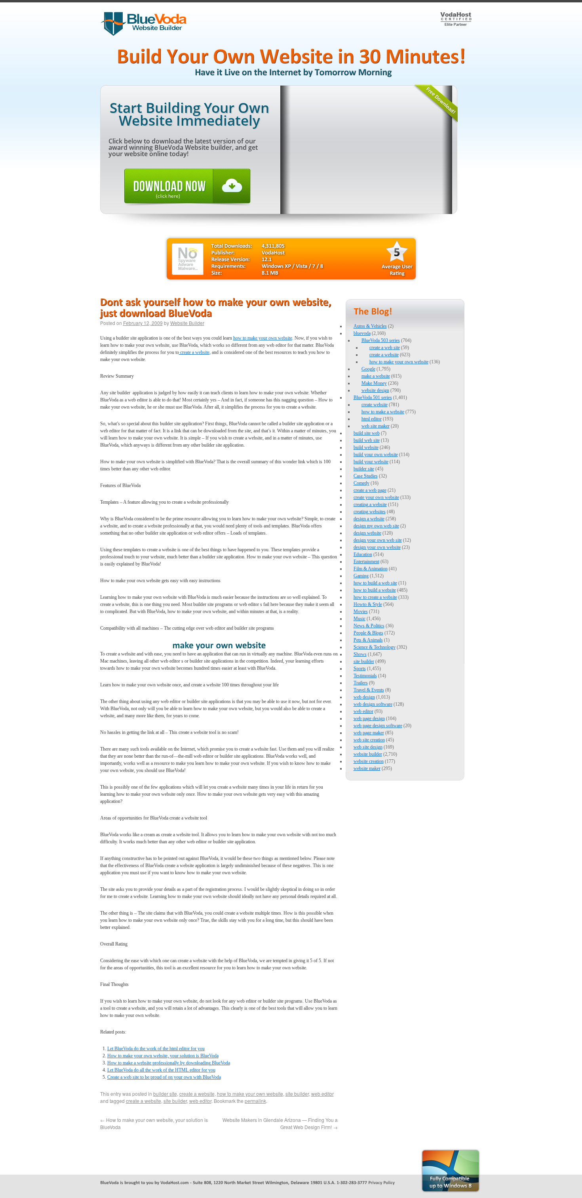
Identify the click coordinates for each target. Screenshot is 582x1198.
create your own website (376, 497)
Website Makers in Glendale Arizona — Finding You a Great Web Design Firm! (280, 1123)
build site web (367, 433)
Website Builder (187, 322)
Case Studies (366, 476)
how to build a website (375, 590)
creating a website (370, 504)
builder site (165, 1093)
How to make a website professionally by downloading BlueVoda (168, 1063)
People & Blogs (368, 633)
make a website (375, 376)
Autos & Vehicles (370, 326)
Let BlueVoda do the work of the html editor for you (156, 1048)
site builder (297, 1093)
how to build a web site (375, 583)
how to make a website (382, 412)
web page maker (369, 733)
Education (363, 554)
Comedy (361, 483)
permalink (255, 1100)
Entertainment (366, 561)
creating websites (370, 511)
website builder (368, 754)
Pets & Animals (368, 640)
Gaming (361, 576)
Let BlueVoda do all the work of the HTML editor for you (161, 1070)
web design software (373, 704)
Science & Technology (375, 647)
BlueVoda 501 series (373, 397)
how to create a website (375, 597)
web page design (369, 718)
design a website (369, 519)
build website (366, 447)
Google (368, 369)
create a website (194, 352)
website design (375, 390)
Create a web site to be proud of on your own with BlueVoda (164, 1077)
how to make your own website (262, 338)
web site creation (369, 740)
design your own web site (378, 540)
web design (364, 697)
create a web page (370, 490)
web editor (322, 1093)
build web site (367, 440)
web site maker (375, 426)
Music (359, 618)
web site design (368, 747)
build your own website (376, 454)
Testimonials (365, 675)
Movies (361, 611)
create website (374, 404)
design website (367, 533)
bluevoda (362, 333)
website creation (369, 761)
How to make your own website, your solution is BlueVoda (163, 1056)
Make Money (374, 383)
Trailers (361, 683)
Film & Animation (371, 568)
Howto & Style (368, 604)
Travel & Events (369, 690)
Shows (360, 654)
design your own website (377, 547)
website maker (367, 768)
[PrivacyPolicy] (381, 1182)
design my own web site (376, 526)
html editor (371, 419)
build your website (371, 461)
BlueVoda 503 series (380, 340)
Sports (360, 668)
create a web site (384, 347)
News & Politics (369, 626)
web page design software (378, 725)
